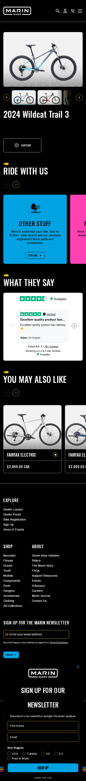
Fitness (8, 560)
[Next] (16, 184)
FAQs (35, 570)
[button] (72, 10)
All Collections (12, 605)
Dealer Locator (13, 509)
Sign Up (8, 524)
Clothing (8, 600)
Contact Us (39, 600)
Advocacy (38, 585)
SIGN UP (9, 654)
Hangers (9, 590)
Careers (37, 590)
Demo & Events (13, 529)
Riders (36, 560)
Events (36, 580)
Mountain (9, 555)
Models (8, 575)
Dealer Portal (12, 514)
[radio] (55, 454)
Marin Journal (41, 595)
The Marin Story (42, 565)
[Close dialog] (78, 667)
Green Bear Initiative (43, 555)
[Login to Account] (65, 10)
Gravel (7, 565)
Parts (6, 585)
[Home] (17, 11)
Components (11, 580)
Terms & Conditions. (59, 642)
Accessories (11, 595)
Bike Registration (14, 519)
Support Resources (43, 575)
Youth (7, 570)
